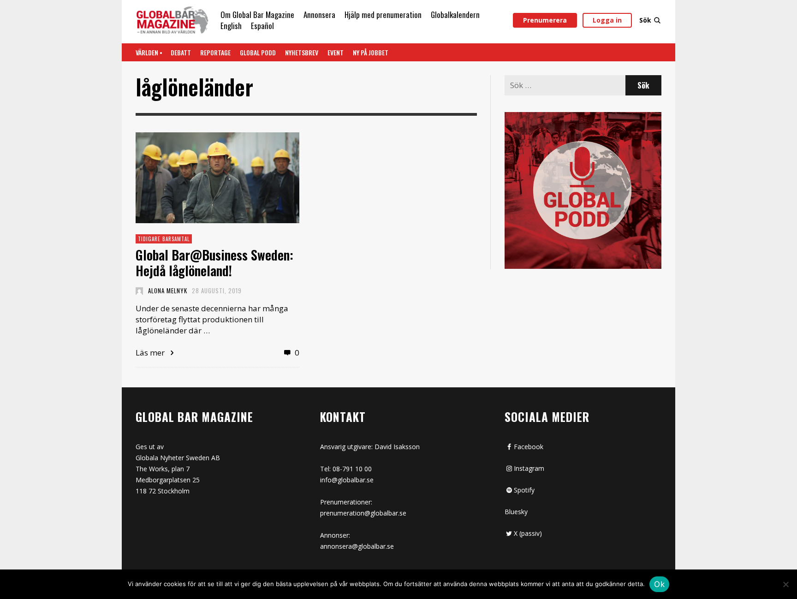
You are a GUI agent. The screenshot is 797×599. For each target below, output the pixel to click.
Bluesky (516, 511)
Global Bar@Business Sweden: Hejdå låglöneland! (214, 262)
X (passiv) (528, 533)
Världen (147, 52)
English (231, 25)
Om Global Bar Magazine (257, 14)
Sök (645, 20)
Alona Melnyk (167, 290)
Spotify (524, 490)
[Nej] (785, 585)
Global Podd (258, 52)
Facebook (528, 446)
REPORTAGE (215, 52)
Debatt (181, 52)
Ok (659, 584)
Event (335, 52)
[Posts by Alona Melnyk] (139, 290)
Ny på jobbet (370, 52)
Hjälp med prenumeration (383, 14)
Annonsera (319, 14)
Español (262, 25)
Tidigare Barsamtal (164, 239)
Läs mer (151, 352)
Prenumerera (545, 20)
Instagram (529, 468)
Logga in (607, 20)
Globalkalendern (455, 14)
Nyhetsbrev (301, 52)
